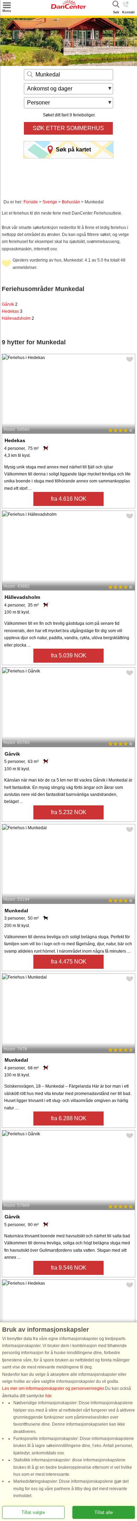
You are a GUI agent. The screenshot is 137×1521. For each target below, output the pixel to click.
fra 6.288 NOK (68, 1118)
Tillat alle (103, 1512)
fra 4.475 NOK (68, 962)
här (48, 1395)
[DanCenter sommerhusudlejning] (68, 7)
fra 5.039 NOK (68, 655)
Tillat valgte (33, 1512)
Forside (31, 202)
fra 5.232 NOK (68, 812)
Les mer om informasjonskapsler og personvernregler (53, 1388)
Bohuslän (71, 202)
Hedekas (12, 311)
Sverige (50, 202)
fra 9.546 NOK (68, 1268)
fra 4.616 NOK (68, 499)
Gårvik (10, 304)
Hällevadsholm (18, 318)
